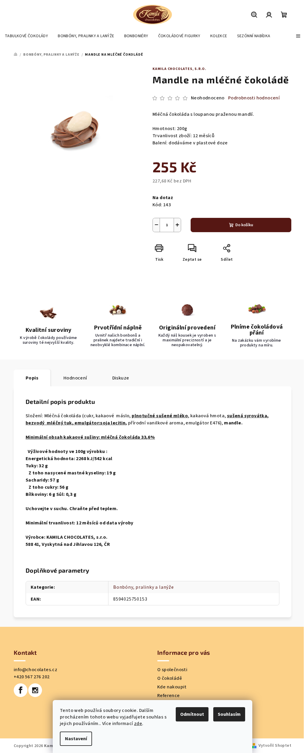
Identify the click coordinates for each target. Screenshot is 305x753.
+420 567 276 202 (31, 677)
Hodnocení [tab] (75, 378)
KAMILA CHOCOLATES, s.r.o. (179, 68)
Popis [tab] (32, 378)
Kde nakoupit (172, 687)
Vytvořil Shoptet (275, 746)
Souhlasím (229, 714)
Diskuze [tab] (120, 378)
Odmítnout (192, 714)
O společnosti (172, 669)
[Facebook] (20, 690)
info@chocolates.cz (35, 669)
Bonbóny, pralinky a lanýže (143, 587)
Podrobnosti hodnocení (254, 98)
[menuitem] (26, 36)
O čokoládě (169, 678)
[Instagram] (35, 690)
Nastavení (76, 738)
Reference (168, 695)
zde (138, 723)
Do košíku (244, 225)
